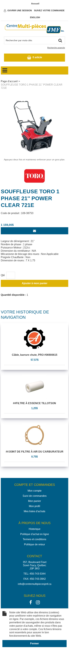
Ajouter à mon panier (34, 283)
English (35, 17)
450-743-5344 (38, 573)
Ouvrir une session (19, 10)
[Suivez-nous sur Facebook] (30, 602)
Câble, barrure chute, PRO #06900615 (34, 354)
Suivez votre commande (49, 10)
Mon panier (34, 501)
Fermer (34, 643)
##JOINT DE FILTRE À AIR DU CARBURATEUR (34, 451)
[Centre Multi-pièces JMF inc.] (34, 28)
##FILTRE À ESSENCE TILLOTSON (34, 403)
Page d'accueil (9, 81)
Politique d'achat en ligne (34, 534)
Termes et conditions (34, 539)
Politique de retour (34, 544)
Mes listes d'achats (34, 511)
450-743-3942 (38, 578)
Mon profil (34, 506)
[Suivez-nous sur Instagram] (38, 602)
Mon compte (35, 490)
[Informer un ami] (34, 230)
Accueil (35, 3)
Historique (34, 529)
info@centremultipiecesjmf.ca (34, 584)
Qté (3, 275)
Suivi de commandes (35, 495)
